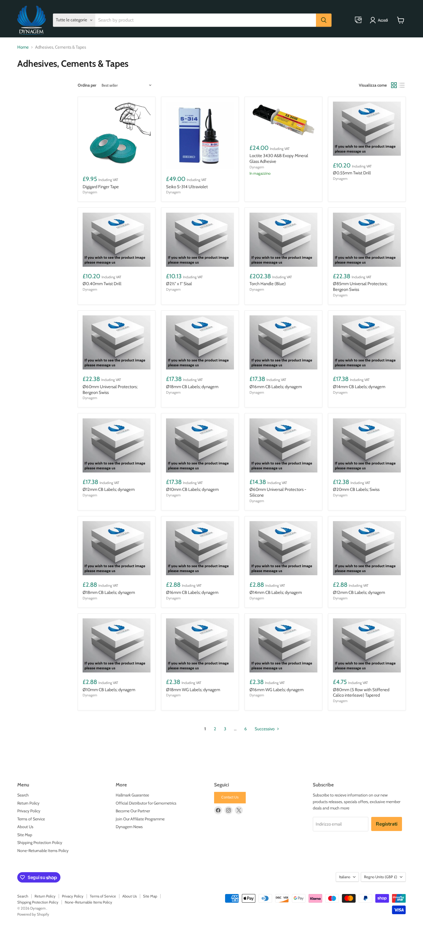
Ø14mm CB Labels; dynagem (359, 386)
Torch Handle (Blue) (267, 283)
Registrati (386, 824)
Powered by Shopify (33, 914)
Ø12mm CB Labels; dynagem (109, 489)
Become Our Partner (133, 810)
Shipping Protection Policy (39, 842)
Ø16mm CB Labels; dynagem (275, 386)
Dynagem (90, 192)
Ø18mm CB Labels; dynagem (192, 386)
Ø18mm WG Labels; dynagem (193, 689)
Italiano (344, 876)
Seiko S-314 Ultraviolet (187, 186)
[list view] (402, 85)
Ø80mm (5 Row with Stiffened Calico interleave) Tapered (361, 692)
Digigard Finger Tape (101, 186)
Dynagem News (129, 826)
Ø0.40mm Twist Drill (102, 283)
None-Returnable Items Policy (42, 850)
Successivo (265, 728)
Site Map (24, 834)
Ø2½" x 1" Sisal (179, 283)
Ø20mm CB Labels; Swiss (356, 489)
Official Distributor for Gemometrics (146, 803)
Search (23, 795)
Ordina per (87, 85)
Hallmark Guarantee (132, 795)
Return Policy (28, 803)
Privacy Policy (28, 810)
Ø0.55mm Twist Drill (352, 173)
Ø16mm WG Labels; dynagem (276, 689)
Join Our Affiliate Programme (140, 819)
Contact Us (230, 797)
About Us (25, 826)
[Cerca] (323, 20)
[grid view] (394, 85)
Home (23, 47)
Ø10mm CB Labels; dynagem (192, 489)
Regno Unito (380, 876)
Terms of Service (31, 819)
